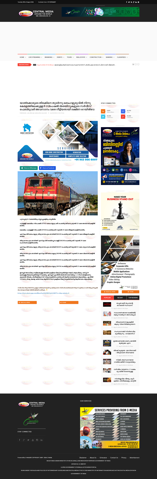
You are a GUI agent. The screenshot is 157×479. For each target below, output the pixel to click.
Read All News (25, 302)
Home (22, 57)
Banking (109, 57)
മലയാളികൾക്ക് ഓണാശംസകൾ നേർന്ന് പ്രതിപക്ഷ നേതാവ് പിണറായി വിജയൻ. (84, 65)
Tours (69, 57)
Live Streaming (34, 57)
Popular (107, 298)
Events (59, 57)
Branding (48, 57)
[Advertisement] (78, 38)
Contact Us (114, 458)
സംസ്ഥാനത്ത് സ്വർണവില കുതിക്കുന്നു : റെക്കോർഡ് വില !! (124, 334)
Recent (120, 298)
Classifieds (121, 57)
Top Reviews (133, 298)
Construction (95, 57)
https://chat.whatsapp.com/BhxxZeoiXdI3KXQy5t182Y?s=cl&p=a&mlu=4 (43, 293)
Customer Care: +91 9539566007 (47, 2)
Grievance (103, 458)
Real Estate (80, 57)
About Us (93, 458)
